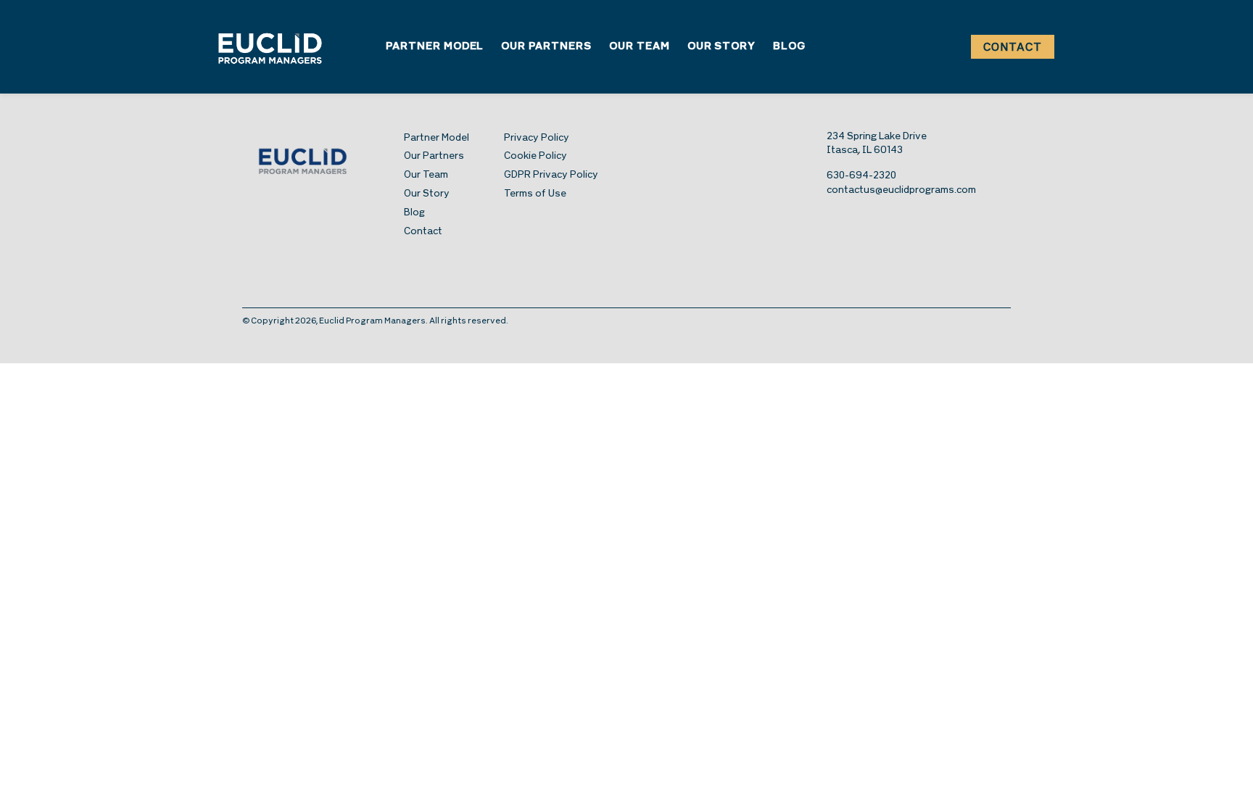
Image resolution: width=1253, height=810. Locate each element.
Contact (1012, 48)
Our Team (639, 46)
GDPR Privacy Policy (551, 175)
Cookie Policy (535, 156)
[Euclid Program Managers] (270, 47)
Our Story (721, 46)
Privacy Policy (536, 138)
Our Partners (546, 46)
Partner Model (435, 46)
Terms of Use (535, 194)
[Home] (323, 160)
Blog (789, 46)
